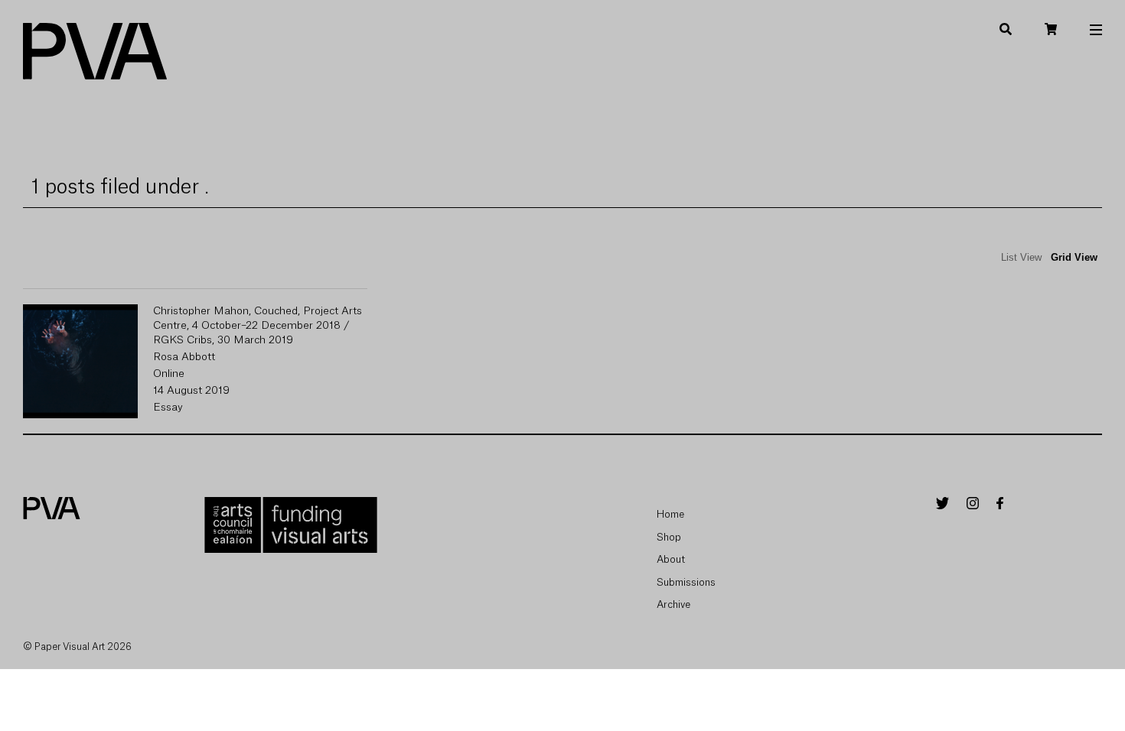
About (671, 559)
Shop (669, 537)
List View (1021, 257)
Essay (168, 407)
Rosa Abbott (184, 357)
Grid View (1074, 257)
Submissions (686, 582)
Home (670, 514)
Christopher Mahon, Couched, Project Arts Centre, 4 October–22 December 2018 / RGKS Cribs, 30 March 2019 (257, 326)
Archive (673, 604)
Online (168, 374)
